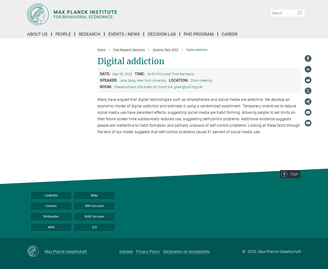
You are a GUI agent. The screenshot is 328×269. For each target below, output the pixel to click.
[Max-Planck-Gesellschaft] (36, 251)
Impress (126, 251)
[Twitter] (308, 90)
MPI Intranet (94, 206)
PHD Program (199, 34)
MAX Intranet (94, 216)
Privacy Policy (148, 251)
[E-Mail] (308, 112)
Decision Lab (162, 34)
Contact (51, 206)
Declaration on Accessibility (186, 251)
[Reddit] (308, 80)
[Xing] (308, 101)
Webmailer (51, 216)
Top (294, 174)
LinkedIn (51, 195)
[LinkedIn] (308, 69)
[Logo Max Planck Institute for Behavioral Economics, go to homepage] (117, 14)
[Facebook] (308, 58)
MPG (51, 227)
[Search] (299, 13)
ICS (94, 227)
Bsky (94, 195)
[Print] (308, 123)
